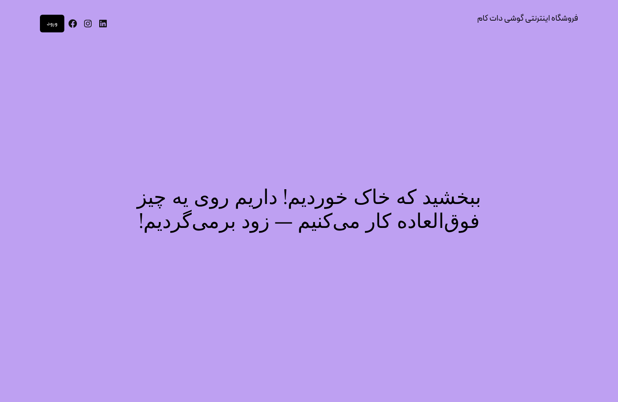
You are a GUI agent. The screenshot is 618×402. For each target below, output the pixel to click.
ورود (52, 23)
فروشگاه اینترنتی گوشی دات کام (527, 18)
